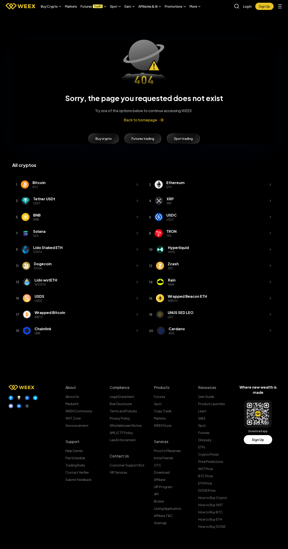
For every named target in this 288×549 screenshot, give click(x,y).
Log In (247, 6)
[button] (51, 6)
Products (162, 387)
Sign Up (258, 440)
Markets (71, 6)
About (70, 387)
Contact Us (119, 456)
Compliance (120, 387)
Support (72, 441)
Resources (207, 387)
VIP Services (118, 472)
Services (161, 441)
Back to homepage (140, 120)
